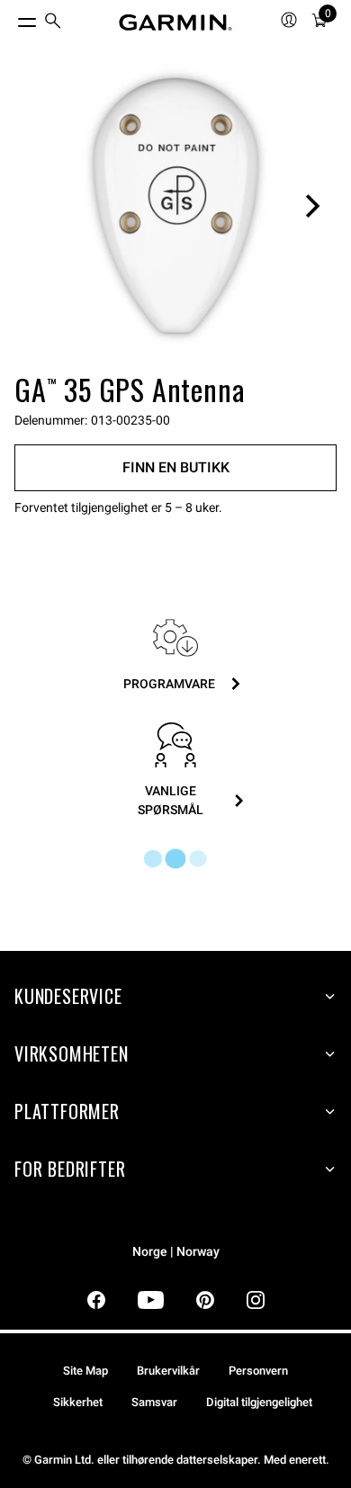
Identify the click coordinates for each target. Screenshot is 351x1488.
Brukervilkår (168, 1370)
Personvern (258, 1370)
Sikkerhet (78, 1402)
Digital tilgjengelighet (259, 1402)
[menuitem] (53, 23)
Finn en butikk (176, 467)
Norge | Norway (176, 1251)
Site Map (85, 1370)
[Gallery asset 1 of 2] (175, 206)
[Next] (312, 206)
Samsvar (154, 1402)
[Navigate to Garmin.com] (175, 22)
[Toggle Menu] (11, 18)
